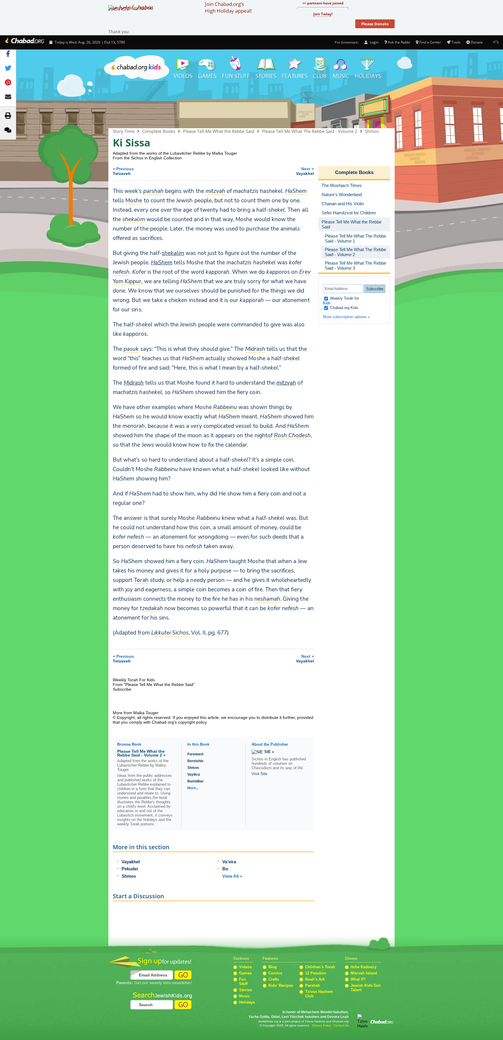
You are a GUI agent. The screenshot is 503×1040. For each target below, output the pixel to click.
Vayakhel (131, 861)
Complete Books (251, 105)
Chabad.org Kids (343, 308)
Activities (236, 67)
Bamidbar (195, 781)
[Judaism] (24, 42)
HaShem (161, 262)
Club (320, 67)
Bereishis (195, 761)
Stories (245, 990)
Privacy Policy (321, 1025)
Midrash (134, 383)
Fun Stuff (243, 981)
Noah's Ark (315, 979)
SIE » (269, 751)
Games (207, 67)
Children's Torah (320, 967)
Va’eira (229, 861)
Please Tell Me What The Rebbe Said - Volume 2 (309, 131)
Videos (183, 67)
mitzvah (286, 383)
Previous (123, 171)
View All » (232, 876)
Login (373, 42)
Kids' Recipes (280, 985)
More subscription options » (346, 317)
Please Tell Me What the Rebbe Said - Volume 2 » (141, 753)
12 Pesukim (315, 973)
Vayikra (193, 774)
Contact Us (341, 1025)
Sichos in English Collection (156, 158)
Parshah (312, 985)
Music (341, 67)
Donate (477, 42)
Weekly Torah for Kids (341, 300)
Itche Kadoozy (363, 967)
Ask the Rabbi (399, 42)
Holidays (368, 67)
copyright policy (192, 722)
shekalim (173, 253)
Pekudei (130, 868)
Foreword (195, 754)
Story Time (266, 67)
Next (305, 171)
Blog (272, 967)
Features (294, 67)
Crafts (273, 979)
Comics (275, 973)
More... (192, 788)
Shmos (372, 131)
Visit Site (259, 774)
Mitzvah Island (364, 973)
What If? (358, 979)
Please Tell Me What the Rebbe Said (218, 131)
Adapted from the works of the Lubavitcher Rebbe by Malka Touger (175, 153)
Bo (225, 868)
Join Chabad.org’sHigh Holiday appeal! (228, 7)
